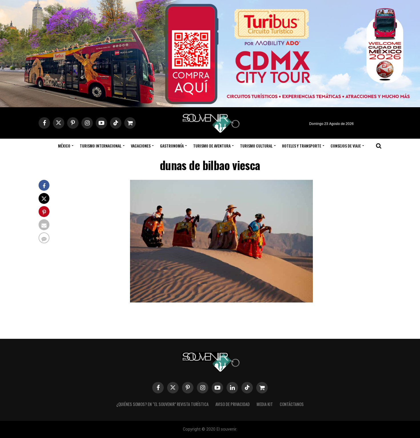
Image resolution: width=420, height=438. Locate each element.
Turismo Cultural (256, 146)
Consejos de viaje (346, 146)
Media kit (265, 404)
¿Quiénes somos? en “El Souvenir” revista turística (162, 404)
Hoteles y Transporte (301, 146)
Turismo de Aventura (212, 146)
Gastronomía (172, 146)
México (64, 146)
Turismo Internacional (100, 146)
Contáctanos (292, 404)
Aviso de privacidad (232, 404)
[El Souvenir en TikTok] (247, 387)
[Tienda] (262, 387)
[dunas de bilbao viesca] (221, 300)
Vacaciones (141, 146)
